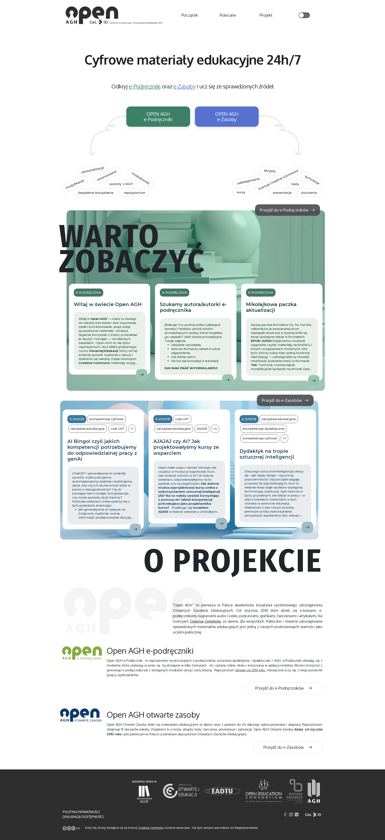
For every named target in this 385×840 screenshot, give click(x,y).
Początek (189, 15)
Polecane (228, 15)
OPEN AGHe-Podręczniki (158, 116)
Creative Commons (205, 621)
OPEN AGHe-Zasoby (226, 116)
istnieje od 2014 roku (250, 670)
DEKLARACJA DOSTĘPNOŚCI (83, 817)
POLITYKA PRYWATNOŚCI (81, 812)
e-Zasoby (184, 86)
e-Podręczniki (145, 86)
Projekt (266, 15)
